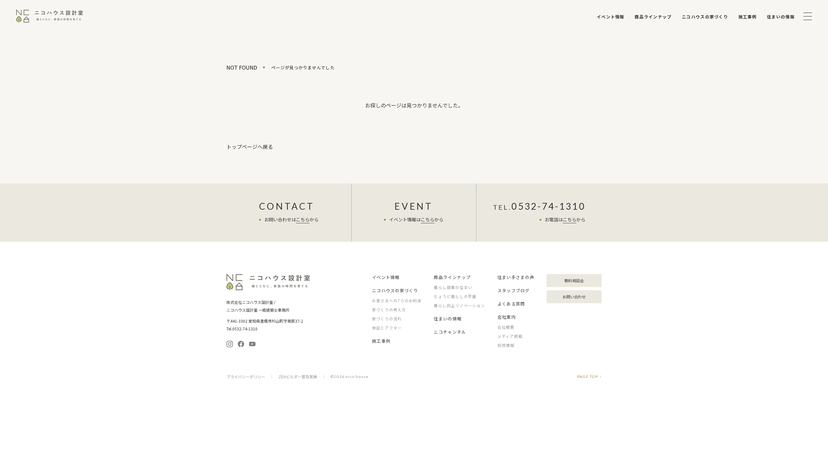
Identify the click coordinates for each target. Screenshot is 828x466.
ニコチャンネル (450, 332)
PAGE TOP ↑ (589, 377)
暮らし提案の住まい (453, 287)
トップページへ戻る (249, 146)
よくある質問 (511, 304)
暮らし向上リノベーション (459, 305)
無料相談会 (574, 280)
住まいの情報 (781, 17)
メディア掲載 (510, 336)
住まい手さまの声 (515, 277)
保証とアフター (387, 327)
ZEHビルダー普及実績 (297, 377)
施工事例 (747, 17)
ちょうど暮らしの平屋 (455, 296)
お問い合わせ (574, 296)
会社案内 (506, 317)
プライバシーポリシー (245, 377)
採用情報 (506, 345)
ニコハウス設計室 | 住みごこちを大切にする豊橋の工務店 (49, 16)
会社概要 (506, 327)
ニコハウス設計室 (268, 282)
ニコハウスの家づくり (705, 17)
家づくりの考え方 (389, 309)
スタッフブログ (513, 290)
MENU (807, 16)
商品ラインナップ (653, 17)
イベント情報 (611, 17)
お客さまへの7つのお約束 (396, 300)
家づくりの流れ (387, 318)
